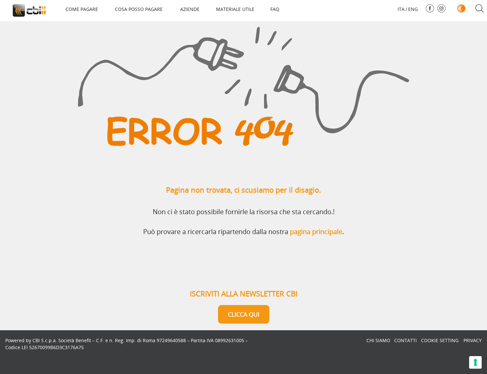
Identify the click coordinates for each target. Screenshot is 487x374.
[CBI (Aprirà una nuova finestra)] (461, 8)
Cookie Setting (440, 340)
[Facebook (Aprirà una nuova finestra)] (430, 8)
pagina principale (316, 231)
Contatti (405, 340)
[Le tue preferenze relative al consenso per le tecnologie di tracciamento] (475, 362)
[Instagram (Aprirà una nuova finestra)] (441, 8)
